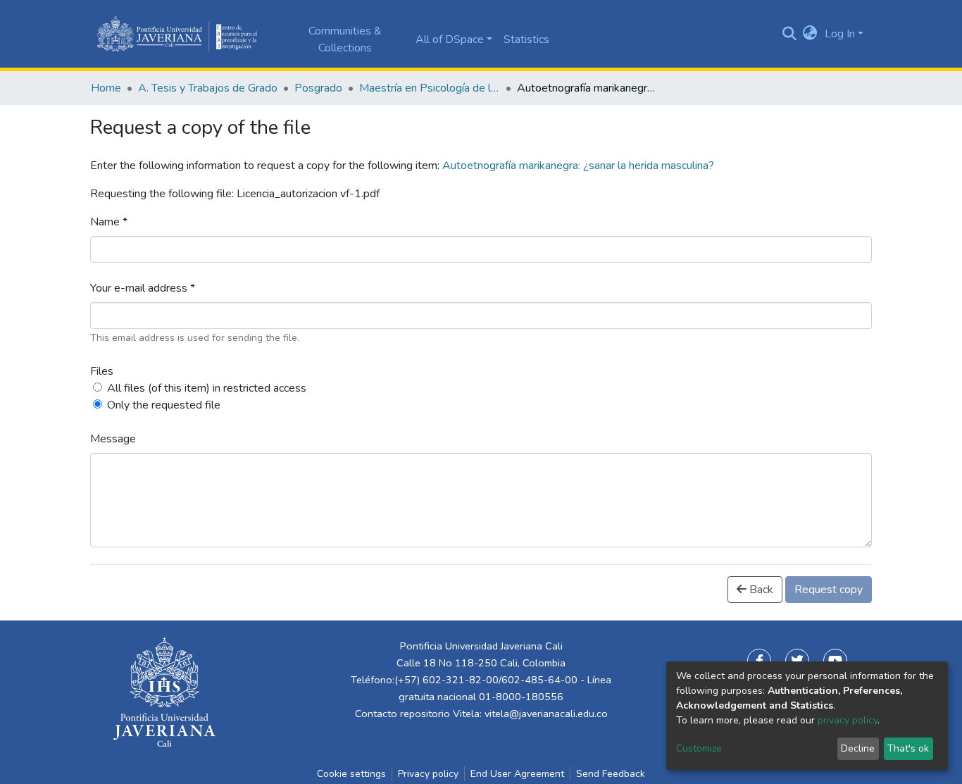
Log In (840, 34)
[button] (810, 33)
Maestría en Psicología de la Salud (429, 88)
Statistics (526, 39)
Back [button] (760, 589)
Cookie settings (351, 773)
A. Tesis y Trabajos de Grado (207, 88)
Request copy (828, 589)
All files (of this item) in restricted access (206, 388)
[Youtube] (835, 661)
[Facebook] (759, 661)
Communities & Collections (345, 39)
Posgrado (318, 88)
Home (106, 88)
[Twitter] (797, 661)
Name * (108, 222)
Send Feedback (610, 773)
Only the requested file (163, 405)
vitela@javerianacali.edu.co (546, 714)
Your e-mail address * (142, 288)
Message (113, 439)
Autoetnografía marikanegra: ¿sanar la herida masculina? (578, 165)
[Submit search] (789, 34)
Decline (858, 748)
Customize (699, 748)
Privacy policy (428, 773)
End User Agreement (517, 773)
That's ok (908, 748)
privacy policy (847, 720)
